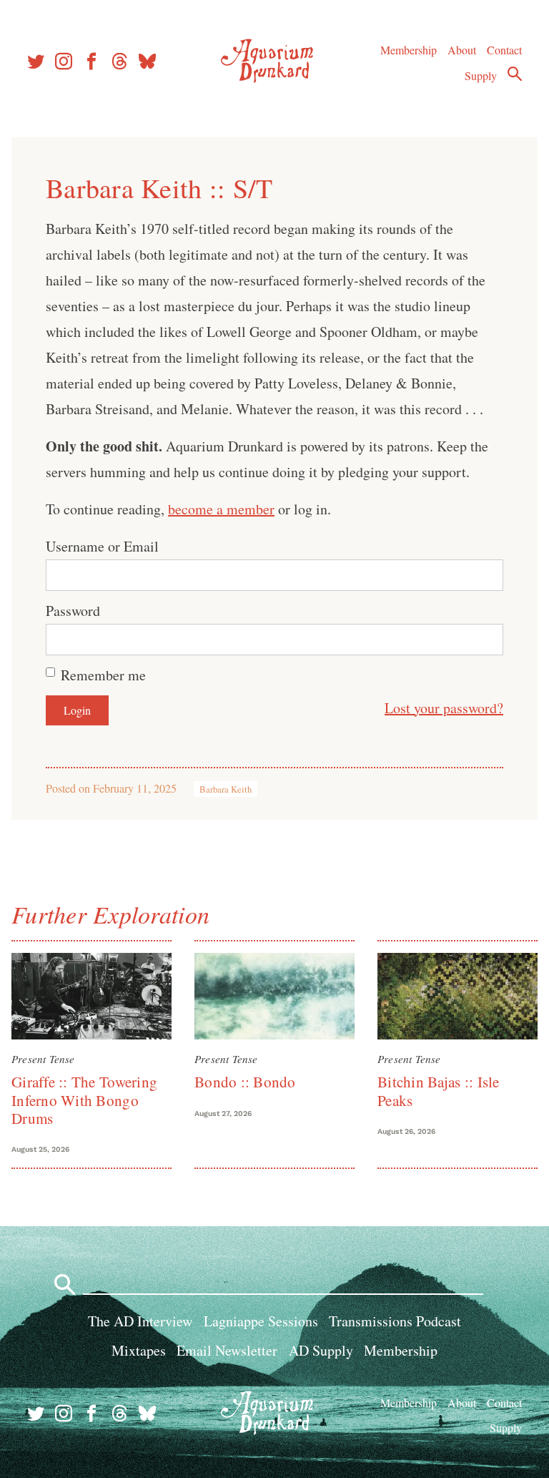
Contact (504, 49)
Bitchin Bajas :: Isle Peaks (438, 1091)
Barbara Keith (225, 789)
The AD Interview (140, 1321)
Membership (408, 49)
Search (515, 74)
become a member (221, 509)
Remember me (103, 675)
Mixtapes (139, 1350)
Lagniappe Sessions (261, 1321)
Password (73, 610)
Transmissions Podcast (395, 1321)
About (461, 49)
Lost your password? (444, 708)
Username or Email (102, 546)
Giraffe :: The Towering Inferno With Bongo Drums (84, 1100)
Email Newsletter (227, 1350)
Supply (481, 75)
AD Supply (321, 1350)
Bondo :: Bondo (245, 1082)
